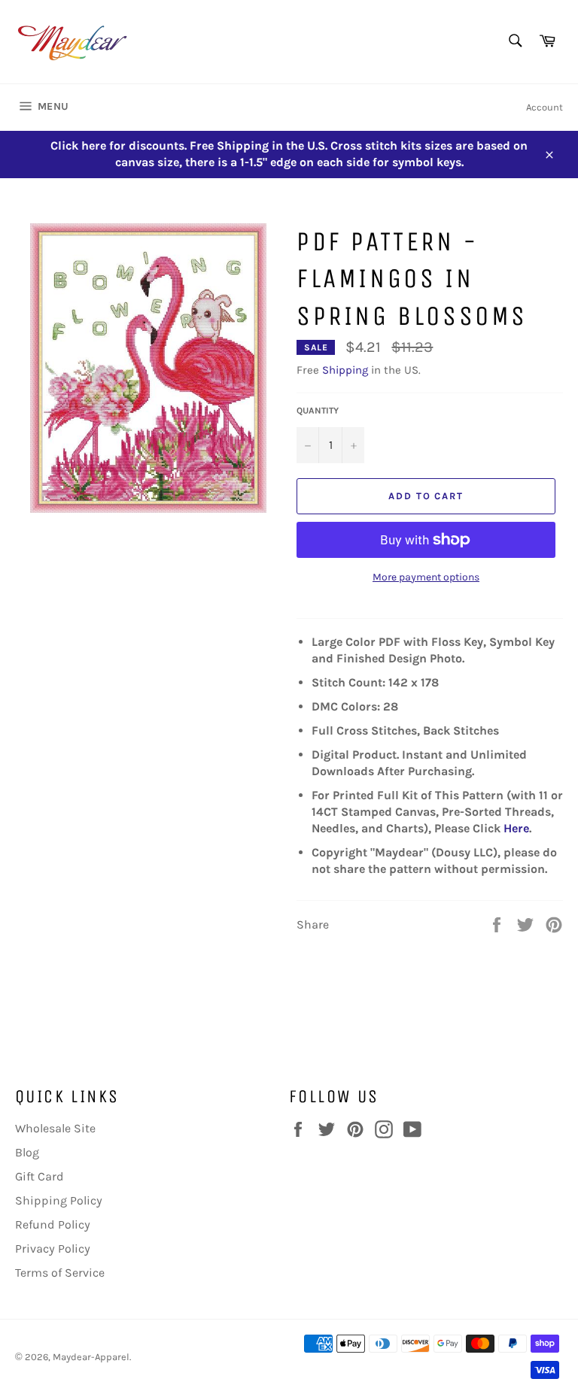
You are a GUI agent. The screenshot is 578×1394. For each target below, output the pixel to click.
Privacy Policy (52, 1248)
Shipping (345, 370)
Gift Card (39, 1176)
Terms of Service (60, 1272)
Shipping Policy (58, 1200)
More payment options (426, 577)
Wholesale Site (55, 1128)
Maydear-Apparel (91, 1356)
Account (544, 107)
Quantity (318, 410)
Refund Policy (52, 1224)
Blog (27, 1152)
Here (516, 828)
